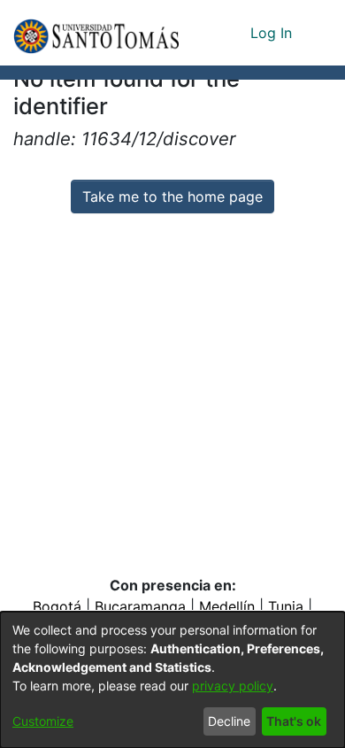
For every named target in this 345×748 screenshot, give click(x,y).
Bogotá (57, 606)
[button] (96, 32)
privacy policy (232, 685)
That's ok (293, 721)
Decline (229, 721)
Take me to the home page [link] (172, 196)
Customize (42, 721)
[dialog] (172, 680)
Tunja (285, 606)
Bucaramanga (140, 606)
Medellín (227, 606)
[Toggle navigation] (318, 33)
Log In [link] (272, 33)
